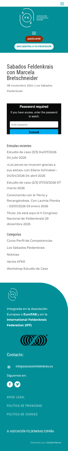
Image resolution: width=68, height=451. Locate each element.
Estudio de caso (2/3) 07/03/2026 (31, 182)
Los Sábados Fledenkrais (26, 247)
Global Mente (53, 442)
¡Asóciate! (34, 38)
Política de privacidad (24, 406)
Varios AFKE (16, 261)
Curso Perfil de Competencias (29, 240)
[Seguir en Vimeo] (17, 384)
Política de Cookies (22, 414)
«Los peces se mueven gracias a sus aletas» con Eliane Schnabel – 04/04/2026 (32, 170)
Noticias (13, 254)
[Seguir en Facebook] (10, 384)
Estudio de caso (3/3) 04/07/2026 (31, 152)
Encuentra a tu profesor (34, 46)
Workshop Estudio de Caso (27, 268)
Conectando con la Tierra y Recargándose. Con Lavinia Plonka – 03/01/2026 (33, 200)
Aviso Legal (16, 397)
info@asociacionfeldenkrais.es (34, 366)
